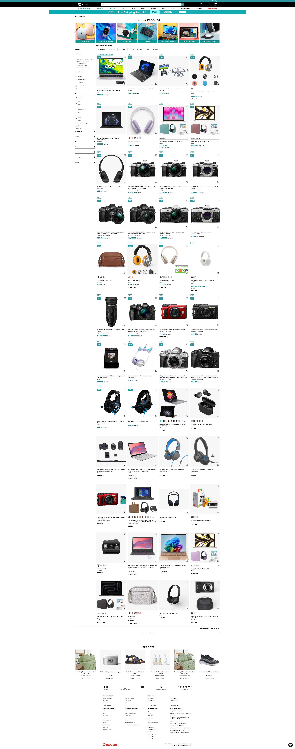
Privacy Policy (176, 43)
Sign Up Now (181, 32)
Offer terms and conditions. (177, 41)
